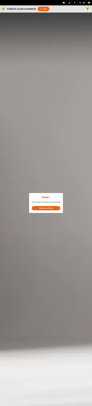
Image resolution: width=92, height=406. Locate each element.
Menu (45, 9)
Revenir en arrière (46, 208)
